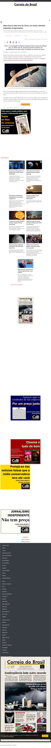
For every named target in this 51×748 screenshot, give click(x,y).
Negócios (4, 609)
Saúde (3, 640)
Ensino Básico (5, 560)
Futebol (4, 599)
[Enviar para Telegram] (16, 42)
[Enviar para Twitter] (7, 42)
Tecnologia (5, 647)
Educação (4, 558)
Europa (4, 565)
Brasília (4, 622)
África (3, 581)
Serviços (4, 642)
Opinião (4, 568)
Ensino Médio (5, 563)
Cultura (4, 550)
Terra (19, 107)
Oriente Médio (5, 570)
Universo (26, 35)
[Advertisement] (25, 14)
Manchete (4, 632)
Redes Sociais (5, 637)
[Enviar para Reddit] (13, 42)
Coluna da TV (5, 625)
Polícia (4, 573)
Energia (4, 589)
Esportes (4, 591)
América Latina (6, 620)
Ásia (3, 586)
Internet (4, 630)
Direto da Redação (7, 555)
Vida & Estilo (5, 652)
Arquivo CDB (5, 545)
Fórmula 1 (4, 596)
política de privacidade (8, 736)
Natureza (4, 606)
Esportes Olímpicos (7, 594)
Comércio (4, 627)
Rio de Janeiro (5, 611)
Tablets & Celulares (7, 645)
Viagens (4, 616)
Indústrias (4, 601)
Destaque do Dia (18, 35)
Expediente (25, 537)
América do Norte (6, 584)
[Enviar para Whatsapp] (19, 42)
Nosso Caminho (26, 539)
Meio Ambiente (6, 604)
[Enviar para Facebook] (10, 42)
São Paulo (4, 614)
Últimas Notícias (8, 35)
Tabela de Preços (25, 541)
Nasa (15, 107)
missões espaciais (9, 107)
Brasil (3, 548)
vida (22, 107)
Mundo (4, 635)
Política (4, 575)
